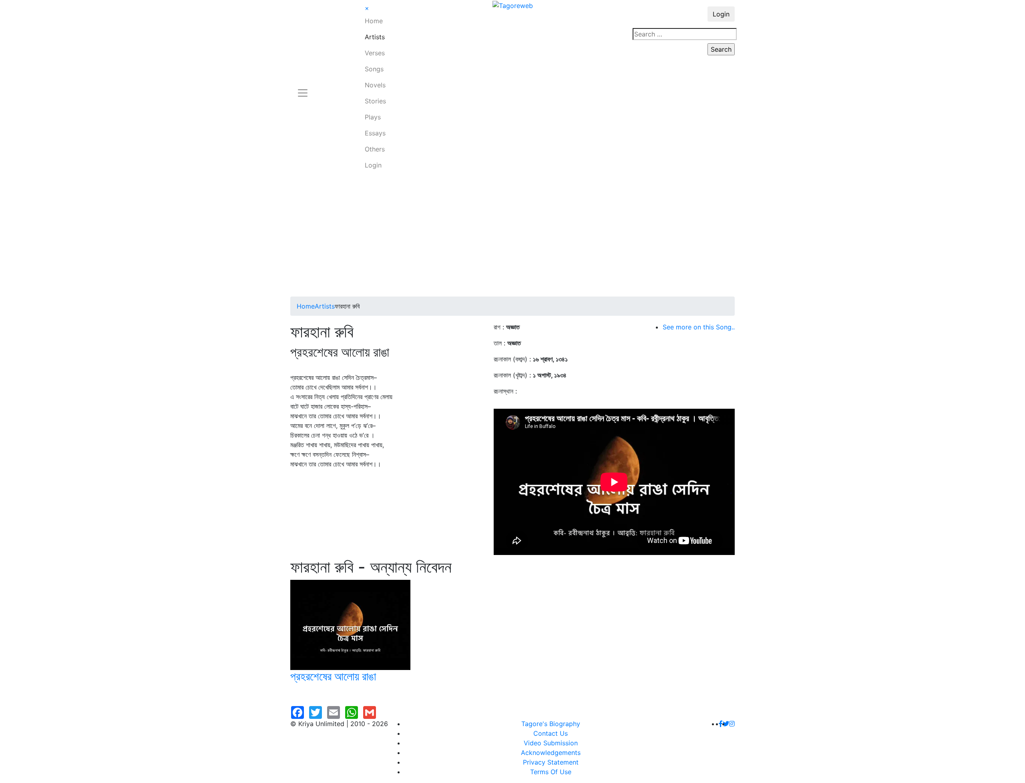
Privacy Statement (551, 762)
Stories (375, 101)
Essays (375, 133)
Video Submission (551, 743)
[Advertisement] (512, 236)
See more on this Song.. (699, 327)
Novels (375, 85)
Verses (375, 53)
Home (374, 21)
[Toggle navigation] (303, 88)
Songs (374, 69)
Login (373, 165)
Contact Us (550, 733)
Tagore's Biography (550, 724)
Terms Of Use (550, 772)
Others (375, 149)
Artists (375, 37)
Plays (373, 117)
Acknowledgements (551, 753)
